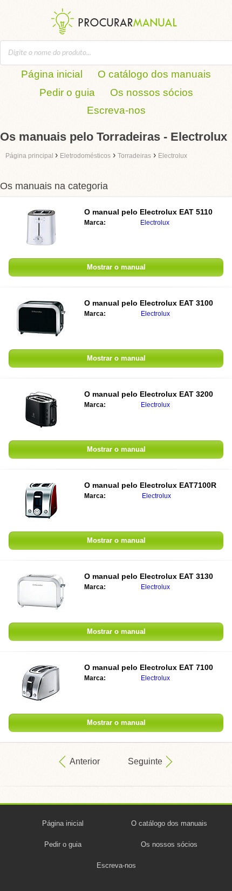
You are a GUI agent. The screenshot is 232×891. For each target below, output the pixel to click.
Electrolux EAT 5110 (148, 212)
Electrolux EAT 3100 (148, 303)
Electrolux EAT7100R (150, 485)
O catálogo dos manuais (154, 74)
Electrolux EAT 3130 (148, 576)
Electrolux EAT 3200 (148, 394)
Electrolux (154, 222)
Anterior (85, 761)
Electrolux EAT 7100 (148, 667)
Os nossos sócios (151, 92)
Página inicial (52, 74)
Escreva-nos (116, 110)
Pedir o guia (67, 92)
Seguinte (145, 761)
